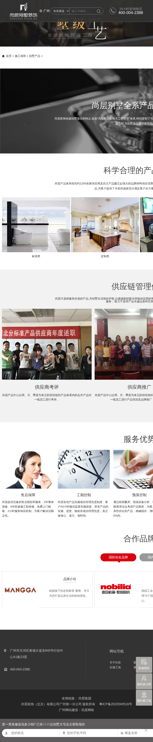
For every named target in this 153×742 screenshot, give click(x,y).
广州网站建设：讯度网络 (76, 710)
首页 (9, 56)
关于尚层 (115, 662)
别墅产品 (34, 56)
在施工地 (115, 667)
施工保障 (20, 56)
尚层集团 (84, 698)
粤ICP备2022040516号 (115, 704)
